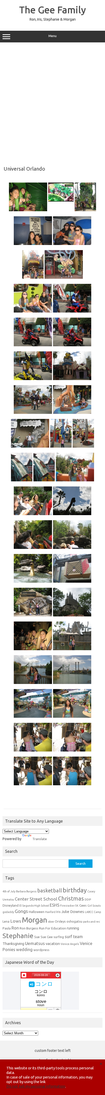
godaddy (8, 911)
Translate (39, 839)
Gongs (21, 911)
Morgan (34, 920)
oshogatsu (74, 921)
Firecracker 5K (69, 905)
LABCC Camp (93, 911)
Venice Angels (70, 943)
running (73, 928)
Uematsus (35, 943)
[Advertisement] (52, 102)
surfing (59, 937)
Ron (15, 928)
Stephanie (18, 935)
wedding (24, 949)
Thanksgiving (13, 943)
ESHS (54, 905)
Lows (15, 921)
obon (51, 921)
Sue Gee (47, 937)
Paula (7, 928)
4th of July (9, 891)
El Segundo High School (34, 905)
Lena (6, 921)
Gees (83, 905)
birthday (75, 890)
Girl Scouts (94, 905)
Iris (58, 911)
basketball (49, 890)
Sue (37, 937)
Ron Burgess (29, 928)
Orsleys (60, 921)
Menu (52, 36)
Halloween (36, 911)
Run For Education (52, 928)
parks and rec (91, 921)
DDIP (88, 899)
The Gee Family (52, 9)
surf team (74, 936)
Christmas (71, 898)
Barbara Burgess (26, 891)
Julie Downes (72, 911)
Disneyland (11, 905)
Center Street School (36, 898)
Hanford (50, 911)
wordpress (41, 950)
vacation (53, 943)
